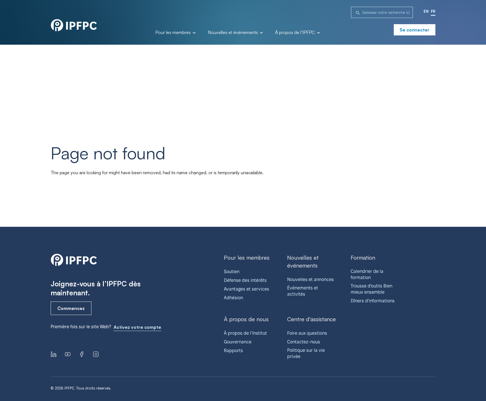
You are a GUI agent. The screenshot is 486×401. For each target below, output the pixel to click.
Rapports (233, 350)
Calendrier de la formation (367, 274)
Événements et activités (302, 291)
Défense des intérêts (245, 280)
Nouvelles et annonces (310, 279)
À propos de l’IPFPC (295, 32)
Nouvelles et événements (233, 32)
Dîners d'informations (373, 300)
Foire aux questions (307, 333)
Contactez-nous (303, 341)
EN (426, 11)
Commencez (71, 308)
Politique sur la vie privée (306, 353)
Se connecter (414, 30)
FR (433, 11)
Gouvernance (237, 341)
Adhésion (233, 297)
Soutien (231, 271)
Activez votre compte (137, 327)
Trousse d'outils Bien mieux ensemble (371, 289)
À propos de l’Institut (245, 333)
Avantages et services (246, 289)
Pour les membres (173, 32)
